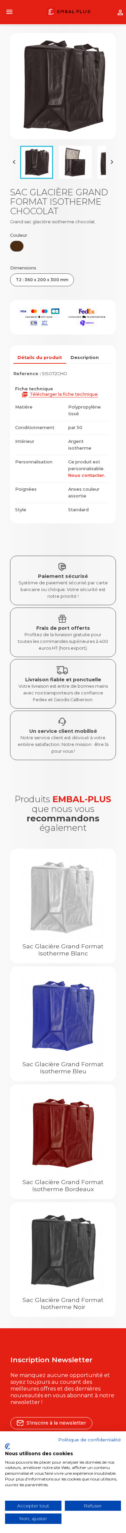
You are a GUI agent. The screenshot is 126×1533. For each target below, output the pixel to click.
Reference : (27, 373)
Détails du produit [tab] (39, 357)
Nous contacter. (86, 475)
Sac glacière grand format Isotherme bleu (63, 1068)
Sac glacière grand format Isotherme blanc (63, 950)
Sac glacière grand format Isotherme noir (63, 1303)
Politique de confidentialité (89, 1439)
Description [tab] (85, 357)
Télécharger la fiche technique (60, 394)
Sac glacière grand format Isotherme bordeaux (63, 1185)
